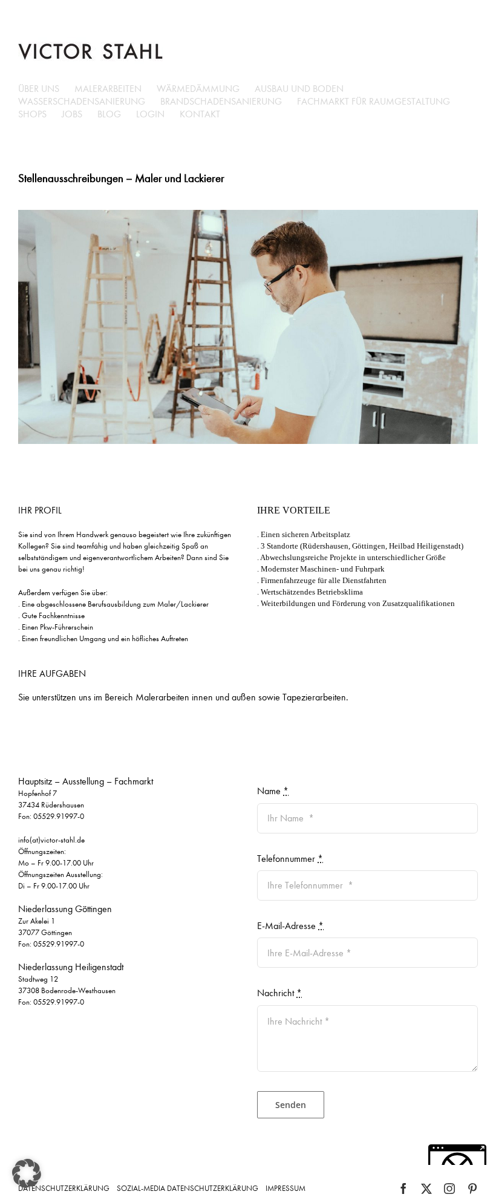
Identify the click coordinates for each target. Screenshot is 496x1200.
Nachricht (279, 993)
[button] (26, 1173)
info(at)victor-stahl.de (51, 839)
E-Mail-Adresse (290, 925)
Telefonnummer (290, 858)
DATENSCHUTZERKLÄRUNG (63, 1188)
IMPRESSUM (285, 1188)
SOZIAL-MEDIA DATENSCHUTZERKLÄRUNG (187, 1188)
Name (273, 791)
